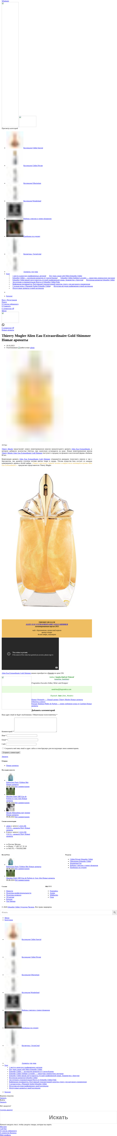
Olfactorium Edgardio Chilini (80, 861)
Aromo (52, 893)
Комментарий (8, 731)
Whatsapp (5, 1)
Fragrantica (54, 891)
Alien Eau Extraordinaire (80, 449)
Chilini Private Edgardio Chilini (81, 859)
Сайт (4, 744)
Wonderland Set (75, 863)
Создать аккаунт (6, 1110)
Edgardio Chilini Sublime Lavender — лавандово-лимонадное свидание (88, 278)
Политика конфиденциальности (18, 893)
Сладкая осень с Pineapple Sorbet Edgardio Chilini (31, 286)
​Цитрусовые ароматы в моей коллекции (28, 288)
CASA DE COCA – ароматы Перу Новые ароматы (18, 828)
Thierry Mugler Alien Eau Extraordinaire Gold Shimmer (22, 453)
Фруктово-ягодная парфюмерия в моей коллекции (73, 286)
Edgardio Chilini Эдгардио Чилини (21, 907)
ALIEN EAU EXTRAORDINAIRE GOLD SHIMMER (47, 624)
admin (8, 826)
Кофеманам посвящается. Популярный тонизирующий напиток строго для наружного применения (51, 284)
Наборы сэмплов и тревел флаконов (84, 865)
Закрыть (5, 757)
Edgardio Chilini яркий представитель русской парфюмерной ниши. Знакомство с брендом (48, 280)
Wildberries (54, 895)
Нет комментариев (22, 787)
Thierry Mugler (7, 449)
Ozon (52, 897)
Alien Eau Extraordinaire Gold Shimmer (34, 459)
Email (4, 740)
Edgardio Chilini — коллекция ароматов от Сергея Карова (35, 278)
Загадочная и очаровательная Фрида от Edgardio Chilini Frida (36, 282)
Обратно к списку (38, 702)
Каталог (9, 899)
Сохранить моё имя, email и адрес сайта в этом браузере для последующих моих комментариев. (41, 748)
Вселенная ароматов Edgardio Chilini (100, 280)
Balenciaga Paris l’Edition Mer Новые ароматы (17, 783)
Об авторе (10, 897)
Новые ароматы (8, 330)
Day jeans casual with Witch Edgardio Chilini (65, 276)
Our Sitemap (10, 901)
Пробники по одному (78, 867)
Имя (4, 736)
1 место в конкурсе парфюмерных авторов (29, 276)
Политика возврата (13, 895)
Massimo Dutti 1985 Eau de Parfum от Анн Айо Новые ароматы (16, 799)
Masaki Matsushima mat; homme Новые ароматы (18, 814)
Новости (9, 891)
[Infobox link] (3, 325)
